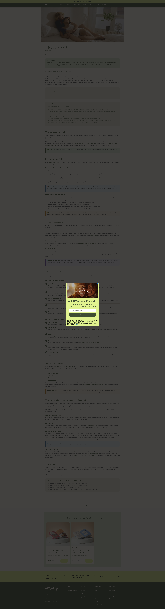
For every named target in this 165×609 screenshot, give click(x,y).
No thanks (82, 317)
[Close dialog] (97, 283)
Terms (82, 324)
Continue (82, 315)
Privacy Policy (77, 324)
